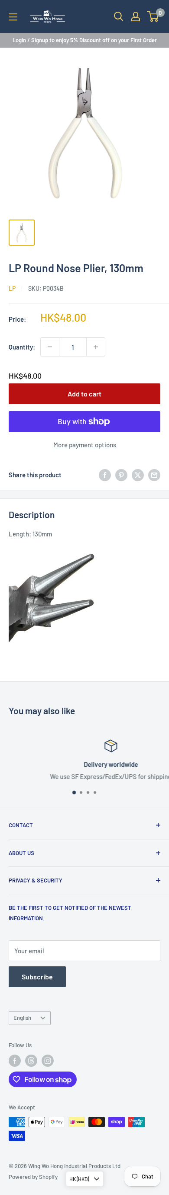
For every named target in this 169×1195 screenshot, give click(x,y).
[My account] (135, 16)
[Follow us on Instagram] (48, 1061)
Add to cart (84, 393)
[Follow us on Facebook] (15, 1061)
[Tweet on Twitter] (138, 474)
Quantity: (22, 347)
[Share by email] (154, 474)
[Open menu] (13, 16)
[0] (153, 16)
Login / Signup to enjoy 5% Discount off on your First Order (85, 40)
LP (12, 288)
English (22, 1017)
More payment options (84, 445)
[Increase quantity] (96, 347)
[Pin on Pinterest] (121, 474)
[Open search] (119, 16)
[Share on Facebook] (105, 474)
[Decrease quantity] (50, 347)
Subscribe (37, 976)
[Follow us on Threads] (31, 1061)
